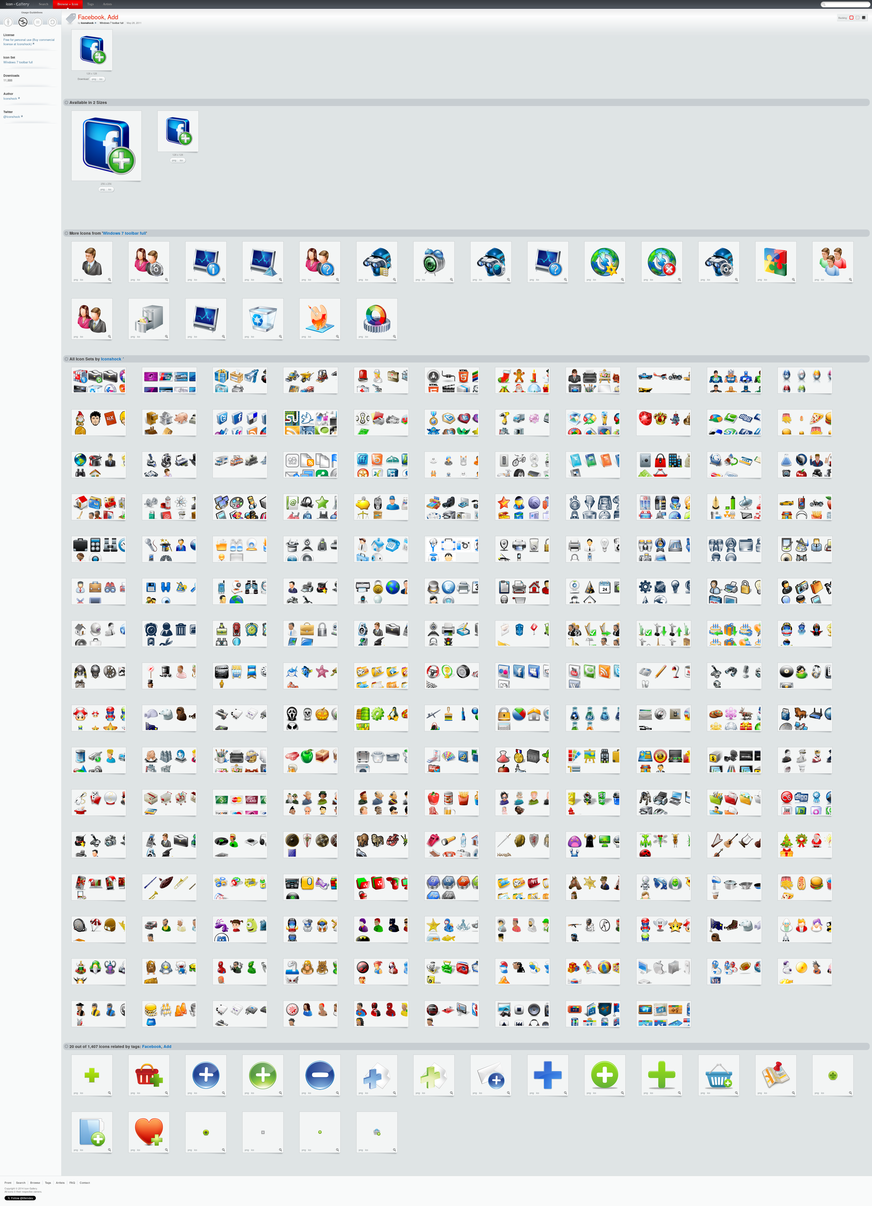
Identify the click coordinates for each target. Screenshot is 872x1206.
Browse (35, 1183)
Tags (90, 4)
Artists (107, 4)
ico (100, 79)
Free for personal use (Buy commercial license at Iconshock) (28, 41)
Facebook (91, 16)
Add (112, 16)
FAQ (72, 1183)
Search (43, 4)
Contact (85, 1183)
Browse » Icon (67, 4)
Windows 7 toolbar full (18, 62)
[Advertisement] (156, 57)
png (94, 79)
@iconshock (11, 116)
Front (8, 1183)
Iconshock (10, 98)
